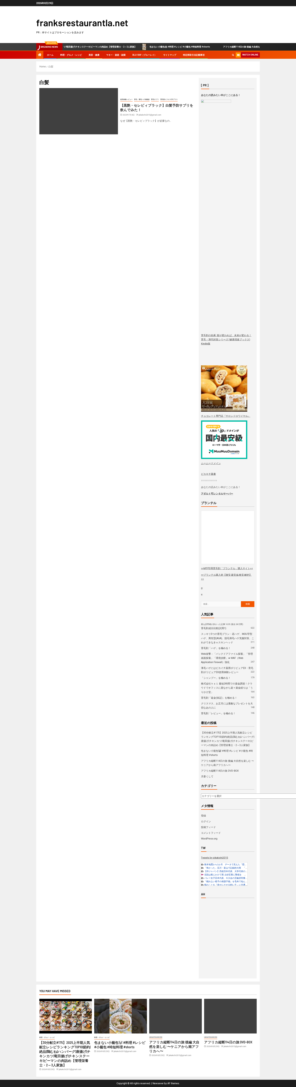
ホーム (50, 55)
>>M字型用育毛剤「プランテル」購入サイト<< (227, 568)
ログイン (206, 821)
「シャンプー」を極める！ (216, 677)
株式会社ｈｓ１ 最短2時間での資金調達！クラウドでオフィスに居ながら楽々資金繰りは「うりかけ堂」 (227, 687)
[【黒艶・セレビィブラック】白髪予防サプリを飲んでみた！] (78, 111)
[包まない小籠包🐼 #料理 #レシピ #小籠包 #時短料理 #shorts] (120, 1016)
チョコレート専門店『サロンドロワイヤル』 (225, 416)
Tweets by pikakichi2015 (214, 857)
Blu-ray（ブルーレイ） (144, 55)
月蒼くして (207, 776)
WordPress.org (209, 838)
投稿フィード (208, 827)
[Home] (39, 55)
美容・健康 (94, 55)
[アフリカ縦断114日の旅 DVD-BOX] (230, 1016)
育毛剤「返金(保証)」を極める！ (219, 697)
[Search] (233, 55)
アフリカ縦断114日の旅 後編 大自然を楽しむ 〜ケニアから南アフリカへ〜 (236, 46)
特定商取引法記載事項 (194, 55)
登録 (203, 815)
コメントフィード (211, 832)
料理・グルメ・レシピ (71, 55)
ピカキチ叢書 (208, 474)
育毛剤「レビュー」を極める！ (218, 713)
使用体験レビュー (126, 99)
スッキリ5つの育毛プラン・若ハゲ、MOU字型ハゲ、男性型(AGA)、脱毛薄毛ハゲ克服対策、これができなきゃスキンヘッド (227, 638)
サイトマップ (169, 55)
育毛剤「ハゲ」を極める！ (216, 648)
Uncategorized (155, 1037)
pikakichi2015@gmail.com (150, 115)
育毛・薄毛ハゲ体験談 (142, 99)
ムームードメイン (211, 463)
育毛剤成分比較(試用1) (213, 628)
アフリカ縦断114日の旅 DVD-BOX (220, 770)
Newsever (158, 1083)
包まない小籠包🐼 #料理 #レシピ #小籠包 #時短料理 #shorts (156, 46)
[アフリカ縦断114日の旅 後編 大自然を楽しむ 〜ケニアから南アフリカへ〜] (175, 1016)
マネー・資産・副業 (116, 55)
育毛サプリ (155, 99)
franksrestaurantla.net (82, 22)
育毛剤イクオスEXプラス (169, 99)
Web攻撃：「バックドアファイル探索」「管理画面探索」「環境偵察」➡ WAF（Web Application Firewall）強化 (227, 658)
